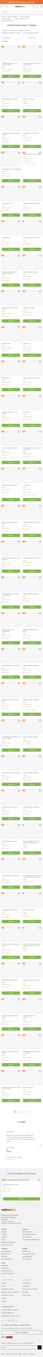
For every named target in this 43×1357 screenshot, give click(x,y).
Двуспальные (26, 1237)
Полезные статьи (7, 1295)
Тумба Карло (10, 1159)
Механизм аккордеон (8, 1242)
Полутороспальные (28, 1234)
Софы (3, 1239)
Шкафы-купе (26, 1251)
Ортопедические (6, 1245)
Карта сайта (26, 1295)
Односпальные (27, 1232)
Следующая (29, 1111)
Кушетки (4, 1237)
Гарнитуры (4, 1265)
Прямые (3, 1232)
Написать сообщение (21, 1332)
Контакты (25, 1292)
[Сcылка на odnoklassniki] (6, 1320)
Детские (4, 1256)
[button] (10, 95)
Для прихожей (27, 1256)
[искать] (40, 12)
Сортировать (6, 38)
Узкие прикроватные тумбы (30, 33)
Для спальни (26, 1259)
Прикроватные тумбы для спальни (20, 30)
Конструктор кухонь (7, 1273)
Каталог (4, 1283)
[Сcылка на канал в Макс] (9, 1320)
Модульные (5, 1268)
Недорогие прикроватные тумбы (11, 33)
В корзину (11, 76)
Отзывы (3, 1301)
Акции (3, 1286)
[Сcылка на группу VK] (2, 1320)
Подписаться (40, 1347)
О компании (26, 1283)
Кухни (3, 1263)
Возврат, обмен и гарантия (10, 1292)
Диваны (4, 1229)
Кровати (25, 1229)
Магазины (25, 1286)
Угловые (4, 1234)
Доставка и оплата (7, 1289)
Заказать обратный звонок (10, 1310)
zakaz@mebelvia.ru (7, 1313)
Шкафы (24, 1248)
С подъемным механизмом (31, 1239)
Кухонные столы (6, 1271)
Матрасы (4, 1248)
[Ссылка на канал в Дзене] (13, 1320)
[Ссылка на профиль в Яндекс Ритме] (16, 1320)
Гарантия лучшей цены (29, 1289)
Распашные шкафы (28, 1254)
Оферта (3, 1298)
